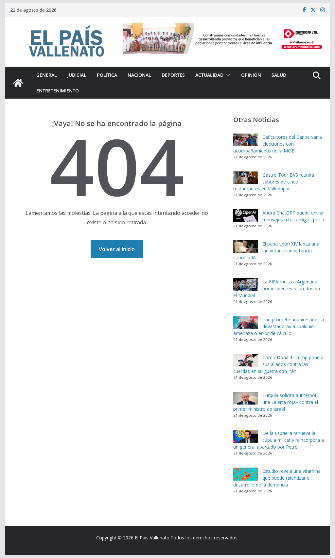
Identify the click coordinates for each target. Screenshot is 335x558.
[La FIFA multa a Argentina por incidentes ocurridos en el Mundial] (245, 284)
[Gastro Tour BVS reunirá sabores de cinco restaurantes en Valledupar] (245, 177)
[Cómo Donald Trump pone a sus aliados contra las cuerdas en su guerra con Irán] (245, 360)
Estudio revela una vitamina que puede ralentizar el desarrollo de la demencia (277, 478)
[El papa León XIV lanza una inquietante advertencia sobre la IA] (245, 246)
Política (107, 75)
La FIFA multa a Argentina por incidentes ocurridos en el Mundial (276, 288)
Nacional (139, 75)
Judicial (76, 75)
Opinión (251, 75)
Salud (279, 75)
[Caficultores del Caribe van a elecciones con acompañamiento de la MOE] (245, 140)
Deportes (173, 75)
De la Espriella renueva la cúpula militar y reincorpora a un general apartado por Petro (278, 440)
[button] (227, 75)
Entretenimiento (57, 91)
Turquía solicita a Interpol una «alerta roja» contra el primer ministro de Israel (275, 402)
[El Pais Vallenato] (18, 83)
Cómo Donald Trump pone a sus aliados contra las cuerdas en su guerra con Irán (278, 364)
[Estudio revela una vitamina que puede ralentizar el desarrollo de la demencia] (245, 474)
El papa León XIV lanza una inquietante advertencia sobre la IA (276, 251)
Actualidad (209, 75)
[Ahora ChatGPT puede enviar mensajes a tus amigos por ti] (245, 215)
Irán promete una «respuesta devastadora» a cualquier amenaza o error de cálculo (278, 326)
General (46, 75)
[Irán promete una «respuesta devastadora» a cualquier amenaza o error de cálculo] (245, 322)
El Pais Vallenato (152, 537)
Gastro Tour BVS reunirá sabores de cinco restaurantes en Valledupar (273, 182)
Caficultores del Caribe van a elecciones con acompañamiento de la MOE (278, 144)
